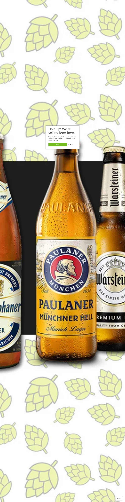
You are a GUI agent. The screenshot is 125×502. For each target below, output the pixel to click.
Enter (57, 144)
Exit (71, 144)
